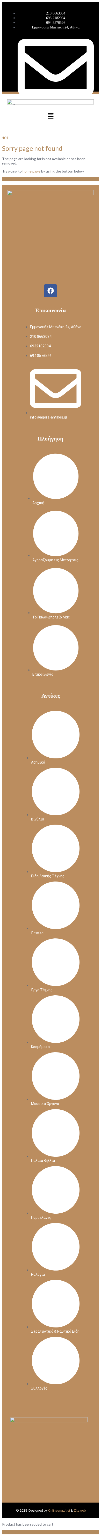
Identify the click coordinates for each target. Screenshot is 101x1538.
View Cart (10, 1532)
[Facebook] (50, 290)
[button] (50, 116)
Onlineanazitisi (59, 1510)
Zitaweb (80, 1510)
